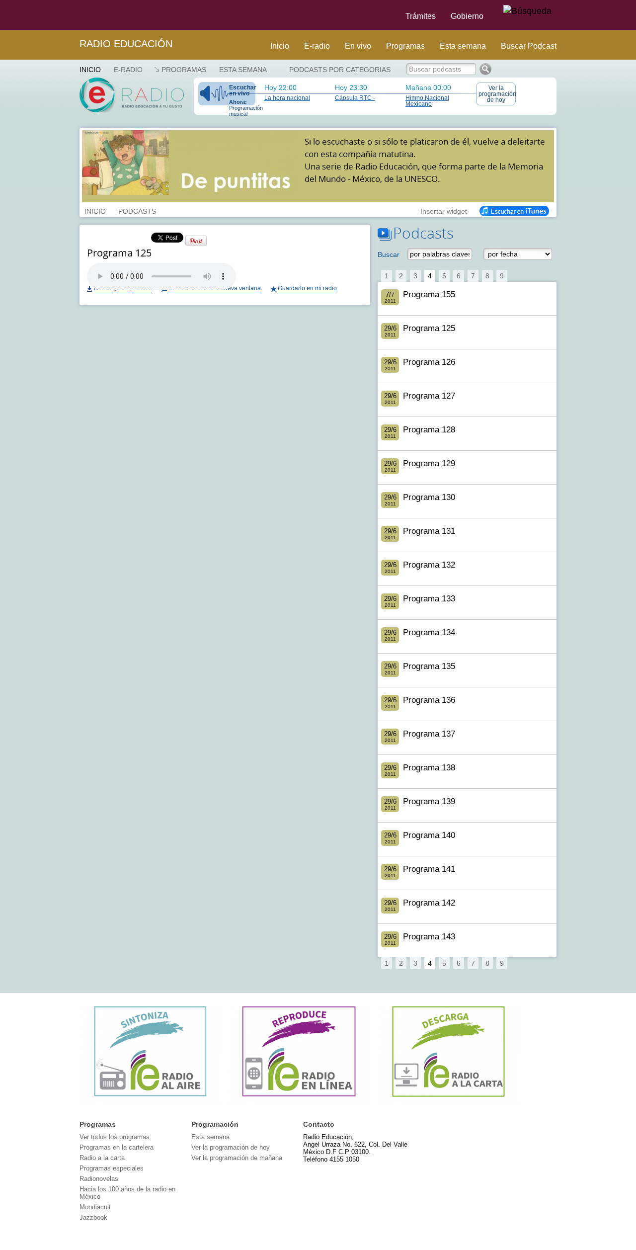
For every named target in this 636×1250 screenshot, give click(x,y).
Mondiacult (95, 1207)
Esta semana (463, 46)
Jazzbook (93, 1217)
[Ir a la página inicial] (73, 15)
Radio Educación (126, 43)
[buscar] (527, 11)
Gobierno (467, 16)
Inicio (279, 46)
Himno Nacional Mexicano (427, 101)
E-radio (317, 46)
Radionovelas (99, 1178)
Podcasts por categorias (340, 70)
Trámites (420, 16)
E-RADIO (128, 70)
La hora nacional (287, 98)
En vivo (358, 46)
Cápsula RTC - (355, 98)
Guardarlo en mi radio (307, 288)
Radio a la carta (102, 1158)
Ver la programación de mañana (236, 1158)
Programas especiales (112, 1168)
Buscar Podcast (528, 46)
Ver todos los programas (115, 1137)
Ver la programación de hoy (497, 94)
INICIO (95, 210)
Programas (405, 46)
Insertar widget (443, 210)
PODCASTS (137, 210)
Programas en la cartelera (117, 1147)
